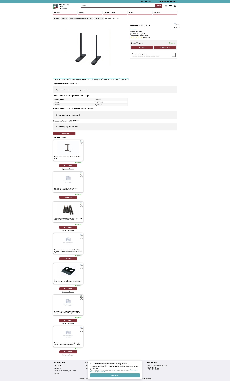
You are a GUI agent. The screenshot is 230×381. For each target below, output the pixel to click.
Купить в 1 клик (164, 47)
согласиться (115, 375)
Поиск (158, 6)
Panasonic (144, 35)
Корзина (88, 365)
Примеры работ (109, 12)
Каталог (57, 12)
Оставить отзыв (64, 133)
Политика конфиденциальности (65, 371)
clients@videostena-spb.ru (168, 1)
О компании (58, 365)
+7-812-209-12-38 (153, 369)
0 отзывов (146, 38)
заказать (68, 197)
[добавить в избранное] (177, 25)
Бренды (81, 12)
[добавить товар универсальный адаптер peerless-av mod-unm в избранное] (81, 143)
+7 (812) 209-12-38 (145, 1)
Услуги (131, 12)
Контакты (157, 12)
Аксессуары (133, 29)
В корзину (142, 47)
